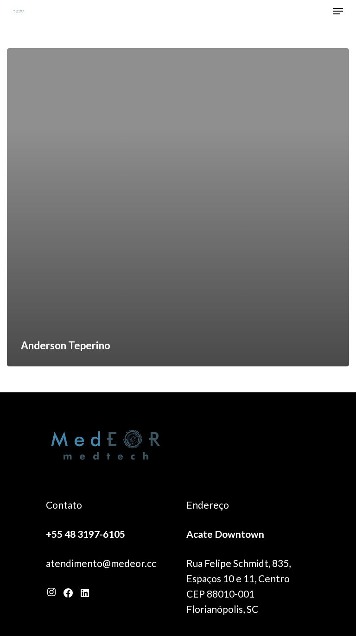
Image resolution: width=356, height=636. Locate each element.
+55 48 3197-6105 (85, 534)
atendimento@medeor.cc (101, 563)
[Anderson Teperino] (178, 207)
